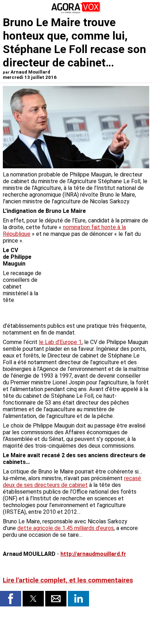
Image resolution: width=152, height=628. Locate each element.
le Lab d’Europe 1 (60, 342)
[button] (10, 598)
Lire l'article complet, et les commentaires (68, 580)
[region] (96, 284)
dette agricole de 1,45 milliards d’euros (65, 528)
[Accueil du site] (76, 12)
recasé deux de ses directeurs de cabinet (72, 481)
